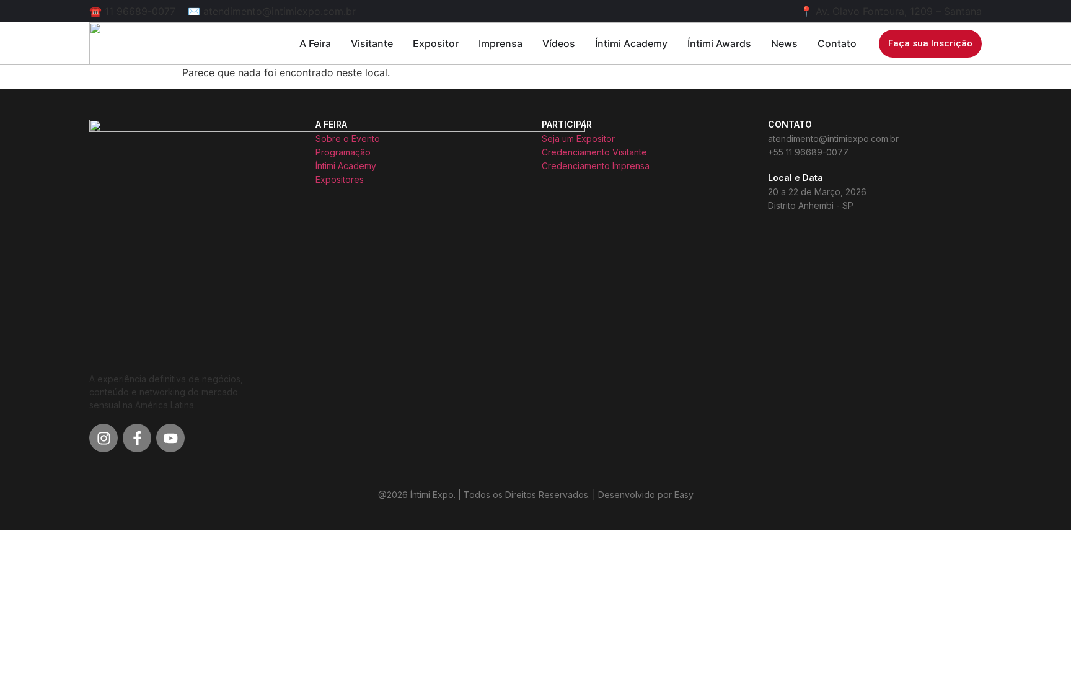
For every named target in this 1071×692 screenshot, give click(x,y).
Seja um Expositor (578, 138)
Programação (343, 152)
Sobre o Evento (347, 138)
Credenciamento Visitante (594, 152)
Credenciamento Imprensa (596, 165)
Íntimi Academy (345, 165)
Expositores (339, 179)
